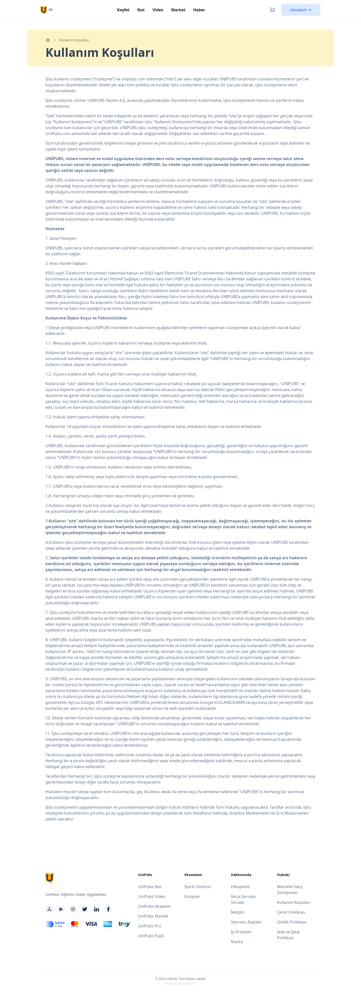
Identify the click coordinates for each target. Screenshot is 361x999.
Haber (199, 10)
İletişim (237, 912)
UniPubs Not (150, 886)
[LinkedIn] (96, 909)
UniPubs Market (153, 916)
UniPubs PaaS (151, 935)
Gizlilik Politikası (292, 922)
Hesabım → (300, 10)
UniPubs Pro (149, 926)
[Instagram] (73, 909)
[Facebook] (108, 909)
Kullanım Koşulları (293, 902)
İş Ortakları (241, 932)
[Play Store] (61, 909)
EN (51, 10)
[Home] (47, 40)
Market (178, 10)
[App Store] (49, 909)
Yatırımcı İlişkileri (246, 922)
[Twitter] (85, 909)
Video (158, 10)
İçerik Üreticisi (197, 886)
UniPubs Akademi (154, 906)
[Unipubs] (44, 9)
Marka (237, 941)
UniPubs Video (151, 896)
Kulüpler (192, 896)
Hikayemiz (240, 886)
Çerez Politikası (291, 912)
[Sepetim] (272, 10)
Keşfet (123, 10)
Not (141, 10)
